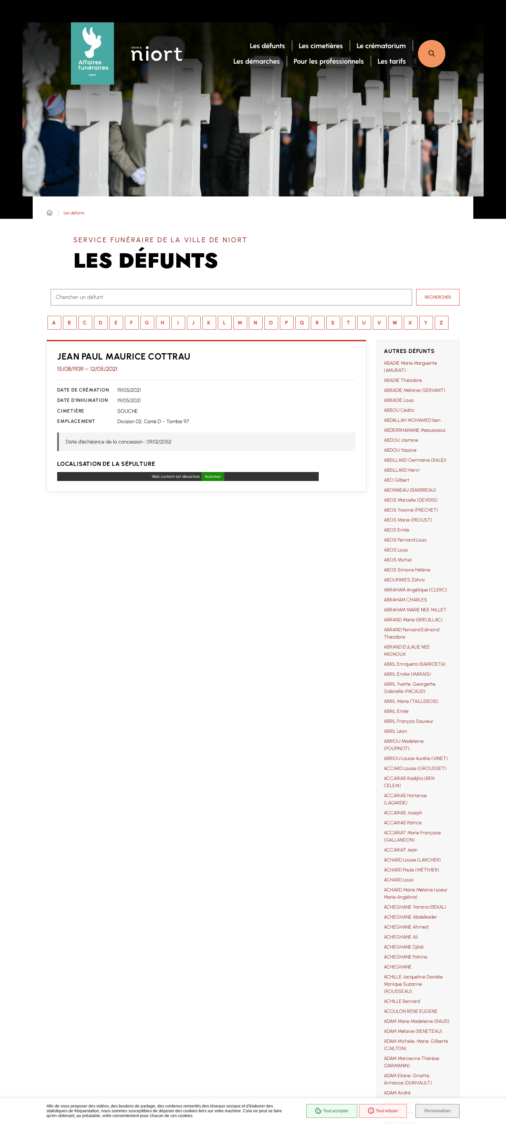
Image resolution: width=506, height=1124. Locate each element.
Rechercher (438, 297)
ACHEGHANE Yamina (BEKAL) (415, 907)
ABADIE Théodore (403, 380)
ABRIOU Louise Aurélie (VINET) (416, 758)
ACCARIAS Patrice (403, 823)
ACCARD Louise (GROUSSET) (415, 768)
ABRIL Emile (396, 711)
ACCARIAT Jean (401, 850)
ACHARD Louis (398, 880)
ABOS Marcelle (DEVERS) (411, 500)
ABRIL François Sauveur (408, 721)
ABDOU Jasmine (401, 440)
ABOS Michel (398, 560)
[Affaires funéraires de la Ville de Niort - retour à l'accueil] (92, 53)
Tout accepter (335, 1111)
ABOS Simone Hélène (407, 570)
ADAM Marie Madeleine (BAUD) (417, 1021)
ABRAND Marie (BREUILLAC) (413, 620)
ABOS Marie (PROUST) (408, 520)
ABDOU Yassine (400, 450)
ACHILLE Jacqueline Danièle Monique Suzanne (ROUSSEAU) (413, 984)
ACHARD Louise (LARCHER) (412, 860)
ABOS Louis (396, 550)
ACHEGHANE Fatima (405, 957)
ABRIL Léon (395, 731)
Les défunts (74, 213)
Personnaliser (437, 1111)
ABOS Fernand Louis (405, 540)
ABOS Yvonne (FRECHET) (411, 510)
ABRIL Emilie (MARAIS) (407, 674)
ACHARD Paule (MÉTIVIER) (411, 870)
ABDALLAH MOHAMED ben (412, 420)
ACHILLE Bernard (402, 1001)
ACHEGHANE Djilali (404, 947)
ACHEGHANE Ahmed (406, 927)
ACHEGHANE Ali (401, 937)
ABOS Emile (396, 530)
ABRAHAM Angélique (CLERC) (415, 590)
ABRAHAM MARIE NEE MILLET (415, 610)
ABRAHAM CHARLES (405, 600)
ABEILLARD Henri (402, 470)
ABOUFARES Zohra (404, 580)
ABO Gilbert (396, 480)
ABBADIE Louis (399, 400)
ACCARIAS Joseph (403, 813)
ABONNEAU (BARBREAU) (410, 490)
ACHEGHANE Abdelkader (410, 917)
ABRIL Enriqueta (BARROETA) (415, 664)
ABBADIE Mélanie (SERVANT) (414, 390)
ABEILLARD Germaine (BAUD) (415, 460)
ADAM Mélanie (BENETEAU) (413, 1031)
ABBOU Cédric (399, 410)
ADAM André (397, 1093)
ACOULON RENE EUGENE (411, 1011)
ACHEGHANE (398, 967)
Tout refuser (387, 1111)
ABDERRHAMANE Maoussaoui (414, 430)
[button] (431, 53)
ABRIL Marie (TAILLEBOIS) (411, 701)
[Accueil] (49, 213)
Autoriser (213, 476)
